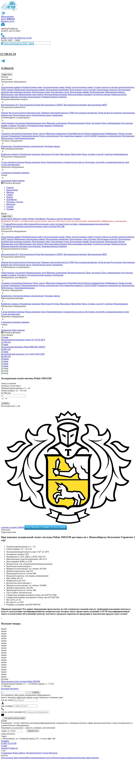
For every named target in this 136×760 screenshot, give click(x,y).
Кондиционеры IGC (10, 105)
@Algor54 (7, 68)
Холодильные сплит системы (82, 90)
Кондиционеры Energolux (75, 105)
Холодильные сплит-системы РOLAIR (47, 226)
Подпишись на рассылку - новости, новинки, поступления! (28, 728)
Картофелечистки (76, 133)
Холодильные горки (41, 92)
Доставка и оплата (54, 219)
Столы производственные (13, 162)
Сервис (24, 219)
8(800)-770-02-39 (8, 38)
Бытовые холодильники (30, 97)
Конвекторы (6, 146)
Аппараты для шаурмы (11, 133)
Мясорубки (76, 154)
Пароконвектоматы (30, 136)
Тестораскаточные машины (39, 125)
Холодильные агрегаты (107, 90)
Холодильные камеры (11, 87)
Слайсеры (108, 154)
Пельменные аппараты (30, 154)
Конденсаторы (34, 113)
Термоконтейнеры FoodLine (54, 97)
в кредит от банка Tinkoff (12, 527)
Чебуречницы (7, 138)
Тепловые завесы (52, 146)
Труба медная (104, 113)
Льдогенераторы (97, 92)
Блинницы (27, 133)
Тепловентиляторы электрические (28, 146)
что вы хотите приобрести (13, 712)
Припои (4, 113)
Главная (10, 187)
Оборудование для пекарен (13, 123)
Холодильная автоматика (86, 113)
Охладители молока (102, 94)
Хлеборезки (58, 125)
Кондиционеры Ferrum (30, 105)
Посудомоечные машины (71, 136)
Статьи (45, 753)
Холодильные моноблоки (57, 90)
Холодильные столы (60, 92)
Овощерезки (14, 136)
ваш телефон (7, 706)
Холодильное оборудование (23, 224)
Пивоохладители (119, 94)
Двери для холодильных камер (79, 87)
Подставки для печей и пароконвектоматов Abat (107, 162)
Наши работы (19, 753)
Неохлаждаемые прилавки (80, 94)
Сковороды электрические (109, 136)
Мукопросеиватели (76, 123)
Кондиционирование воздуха (39, 758)
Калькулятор (12, 190)
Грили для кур (39, 133)
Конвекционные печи (36, 123)
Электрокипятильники (24, 138)
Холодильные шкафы (79, 92)
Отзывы (10, 209)
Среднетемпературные (19, 226)
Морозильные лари (9, 94)
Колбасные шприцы (10, 154)
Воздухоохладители (18, 113)
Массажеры (65, 154)
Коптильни (46, 154)
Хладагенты (116, 113)
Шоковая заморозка (10, 97)
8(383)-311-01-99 (24, 38)
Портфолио (11, 199)
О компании (6, 753)
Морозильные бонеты (115, 92)
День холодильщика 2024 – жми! (18, 43)
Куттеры (55, 154)
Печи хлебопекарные (111, 123)
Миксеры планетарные (56, 123)
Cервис (9, 195)
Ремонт (9, 197)
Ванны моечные (32, 162)
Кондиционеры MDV (97, 105)
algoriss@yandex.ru (9, 28)
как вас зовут (7, 700)
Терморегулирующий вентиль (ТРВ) (58, 113)
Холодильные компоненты (65, 758)
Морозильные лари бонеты (31, 94)
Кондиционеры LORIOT (52, 105)
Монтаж (10, 192)
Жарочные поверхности (57, 133)
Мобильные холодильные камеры (30, 90)
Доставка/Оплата (33, 753)
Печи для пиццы (93, 123)
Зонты (43, 162)
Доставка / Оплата (14, 202)
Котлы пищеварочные (95, 133)
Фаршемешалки (121, 154)
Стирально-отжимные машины (15, 172)
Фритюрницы (128, 136)
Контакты (10, 204)
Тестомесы (22, 125)
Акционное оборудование (13, 180)
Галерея (9, 206)
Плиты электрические (49, 136)
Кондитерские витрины (20, 92)
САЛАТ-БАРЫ (90, 136)
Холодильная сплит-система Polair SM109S (20, 681)
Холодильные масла (22, 115)
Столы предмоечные (10, 164)
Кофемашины (111, 133)
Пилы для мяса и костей (92, 154)
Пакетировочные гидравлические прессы (65, 162)
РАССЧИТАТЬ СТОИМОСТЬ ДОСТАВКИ (45, 527)
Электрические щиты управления (47, 115)
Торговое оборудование (88, 758)
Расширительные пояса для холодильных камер (43, 87)
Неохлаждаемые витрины (55, 94)
